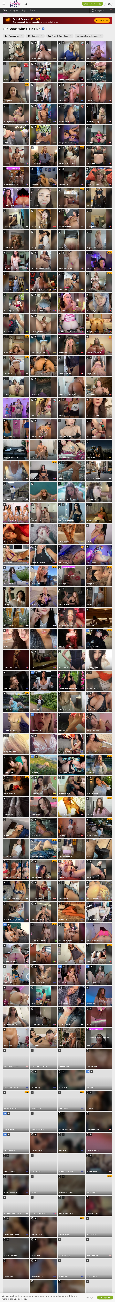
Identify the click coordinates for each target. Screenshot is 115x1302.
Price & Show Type (60, 36)
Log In (108, 4)
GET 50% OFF (102, 20)
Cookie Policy (20, 1299)
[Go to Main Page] (15, 4)
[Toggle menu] (4, 4)
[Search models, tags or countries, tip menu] (111, 10)
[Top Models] (26, 4)
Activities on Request (89, 36)
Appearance (14, 36)
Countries (36, 36)
